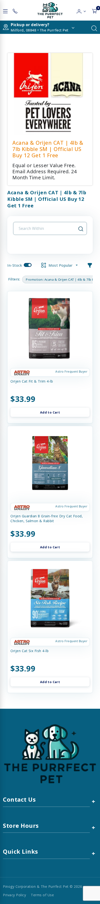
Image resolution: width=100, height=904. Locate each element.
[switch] (28, 265)
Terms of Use (42, 895)
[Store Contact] (15, 10)
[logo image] (50, 10)
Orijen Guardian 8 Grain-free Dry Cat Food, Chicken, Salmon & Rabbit (46, 518)
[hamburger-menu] (5, 10)
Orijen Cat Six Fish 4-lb (29, 650)
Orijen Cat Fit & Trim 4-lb (31, 381)
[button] (81, 10)
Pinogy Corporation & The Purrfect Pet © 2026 (42, 886)
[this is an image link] (50, 753)
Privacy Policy (14, 895)
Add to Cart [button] (50, 412)
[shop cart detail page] (94, 10)
